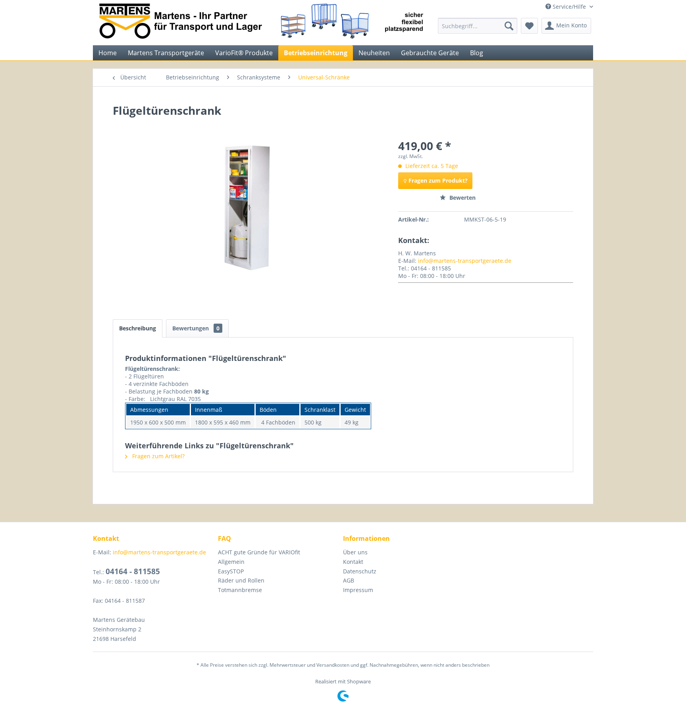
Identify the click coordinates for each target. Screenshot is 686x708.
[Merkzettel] (529, 26)
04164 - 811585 (133, 571)
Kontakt (353, 561)
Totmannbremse (240, 590)
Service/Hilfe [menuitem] (569, 6)
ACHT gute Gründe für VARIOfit (259, 552)
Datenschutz (359, 571)
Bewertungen (196, 328)
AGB (348, 580)
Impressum (358, 590)
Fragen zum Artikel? (158, 456)
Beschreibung (137, 328)
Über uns (355, 552)
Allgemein (231, 561)
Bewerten (462, 197)
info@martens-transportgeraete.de (464, 260)
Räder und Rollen (241, 580)
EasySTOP (231, 571)
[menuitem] (477, 26)
